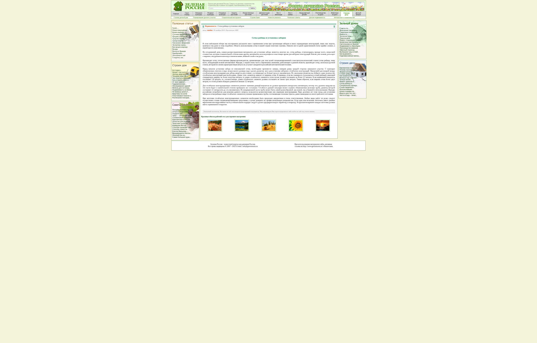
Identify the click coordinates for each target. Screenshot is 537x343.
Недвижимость (210, 26)
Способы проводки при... (182, 127)
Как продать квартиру (180, 47)
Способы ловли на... (180, 129)
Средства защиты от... (180, 39)
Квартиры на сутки (179, 94)
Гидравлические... (179, 84)
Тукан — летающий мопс (182, 116)
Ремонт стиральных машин (350, 40)
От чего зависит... (179, 82)
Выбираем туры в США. (349, 52)
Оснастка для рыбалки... (182, 122)
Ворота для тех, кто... (348, 93)
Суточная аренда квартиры (181, 34)
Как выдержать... (346, 54)
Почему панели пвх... (348, 70)
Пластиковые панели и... (182, 96)
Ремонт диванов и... (347, 82)
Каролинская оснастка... (181, 120)
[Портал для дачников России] (190, 6)
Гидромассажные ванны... (350, 56)
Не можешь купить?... (180, 92)
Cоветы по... (344, 28)
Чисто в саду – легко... (348, 95)
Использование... (346, 89)
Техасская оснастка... (180, 123)
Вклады (175, 49)
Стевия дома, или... (347, 74)
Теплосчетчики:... (346, 36)
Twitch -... (175, 28)
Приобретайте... (177, 53)
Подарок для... (178, 114)
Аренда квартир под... (181, 74)
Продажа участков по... (180, 37)
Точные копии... (346, 80)
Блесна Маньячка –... (180, 131)
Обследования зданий (181, 86)
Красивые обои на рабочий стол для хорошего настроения (223, 117)
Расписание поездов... (181, 98)
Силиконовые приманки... (182, 118)
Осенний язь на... (179, 135)
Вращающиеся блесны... (182, 133)
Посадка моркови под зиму (183, 110)
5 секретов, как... (178, 58)
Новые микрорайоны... (180, 30)
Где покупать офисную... (182, 78)
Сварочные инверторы (349, 32)
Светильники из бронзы (349, 44)
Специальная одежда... (349, 86)
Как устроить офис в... (181, 80)
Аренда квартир (177, 41)
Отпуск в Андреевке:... (181, 112)
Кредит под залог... (179, 72)
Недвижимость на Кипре (182, 90)
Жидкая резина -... (347, 72)
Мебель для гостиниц (180, 88)
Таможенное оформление (181, 43)
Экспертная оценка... (179, 45)
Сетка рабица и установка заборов (231, 26)
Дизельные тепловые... (349, 30)
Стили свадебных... (347, 87)
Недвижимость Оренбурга (350, 46)
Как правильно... (346, 76)
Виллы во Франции (179, 51)
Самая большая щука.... (181, 137)
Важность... (344, 34)
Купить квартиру (178, 32)
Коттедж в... (177, 70)
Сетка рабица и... (346, 84)
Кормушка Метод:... (180, 125)
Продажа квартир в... (180, 76)
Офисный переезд (347, 50)
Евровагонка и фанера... (349, 68)
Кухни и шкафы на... (347, 91)
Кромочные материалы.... (350, 42)
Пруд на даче (345, 38)
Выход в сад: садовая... (349, 78)
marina (209, 30)
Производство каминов (349, 48)
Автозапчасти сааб (178, 55)
